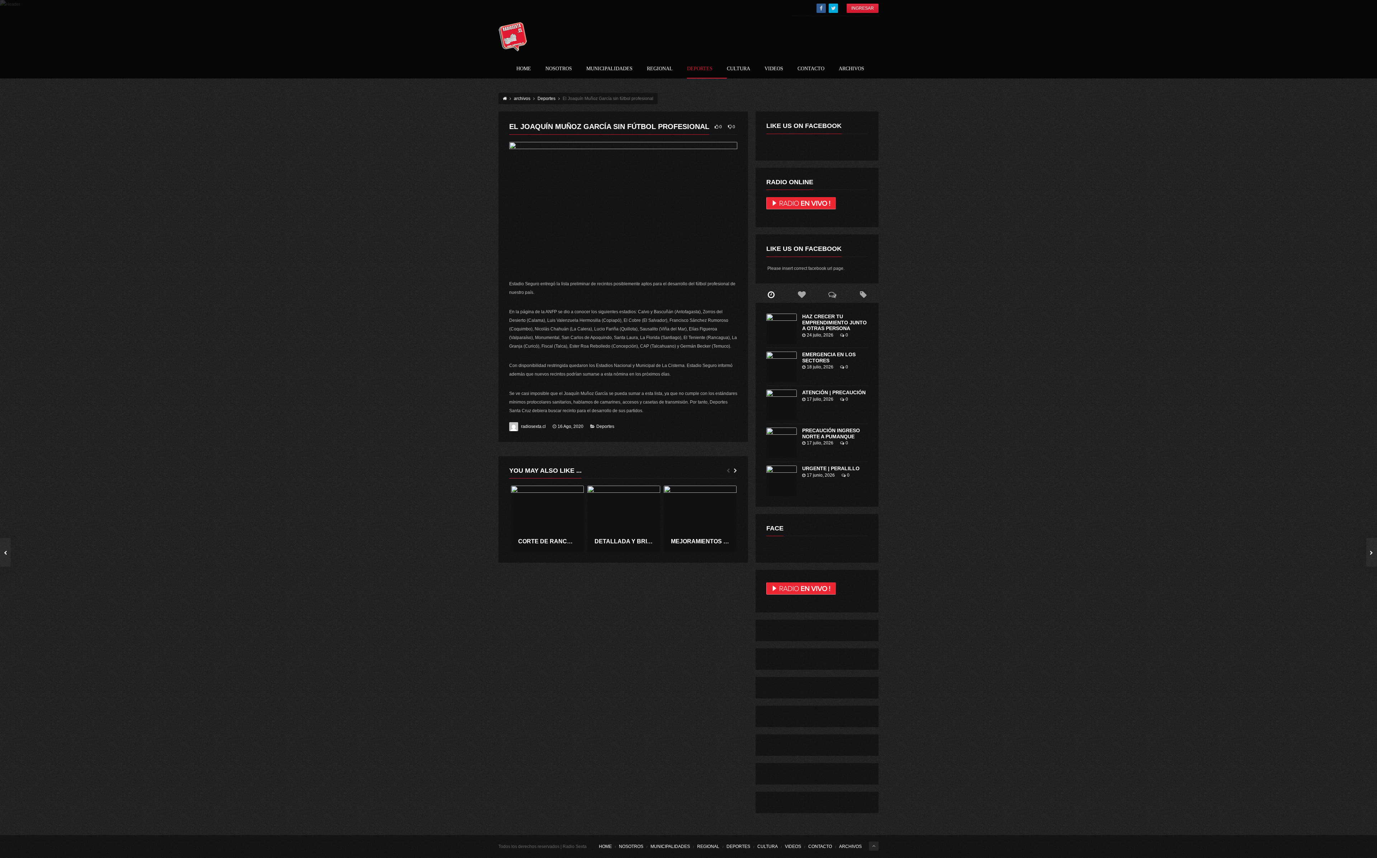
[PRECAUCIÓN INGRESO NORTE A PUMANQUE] (781, 443)
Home (523, 68)
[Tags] (863, 295)
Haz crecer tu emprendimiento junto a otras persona (834, 323)
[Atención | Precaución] (781, 405)
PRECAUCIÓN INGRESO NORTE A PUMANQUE (831, 433)
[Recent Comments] (832, 295)
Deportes (700, 68)
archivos (851, 68)
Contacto (811, 68)
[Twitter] (833, 8)
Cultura (738, 68)
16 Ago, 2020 (570, 426)
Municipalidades (609, 68)
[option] (547, 519)
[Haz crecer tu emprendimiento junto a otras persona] (781, 329)
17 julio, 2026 (820, 399)
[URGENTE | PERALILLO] (781, 481)
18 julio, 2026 (820, 367)
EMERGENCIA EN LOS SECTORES (829, 357)
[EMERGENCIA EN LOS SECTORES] (781, 367)
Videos (774, 68)
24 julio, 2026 (820, 335)
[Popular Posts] (801, 295)
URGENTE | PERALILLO (831, 468)
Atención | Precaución (834, 392)
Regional (660, 68)
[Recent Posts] (771, 295)
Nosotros (558, 68)
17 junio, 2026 (821, 475)
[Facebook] (821, 8)
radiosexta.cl (533, 426)
